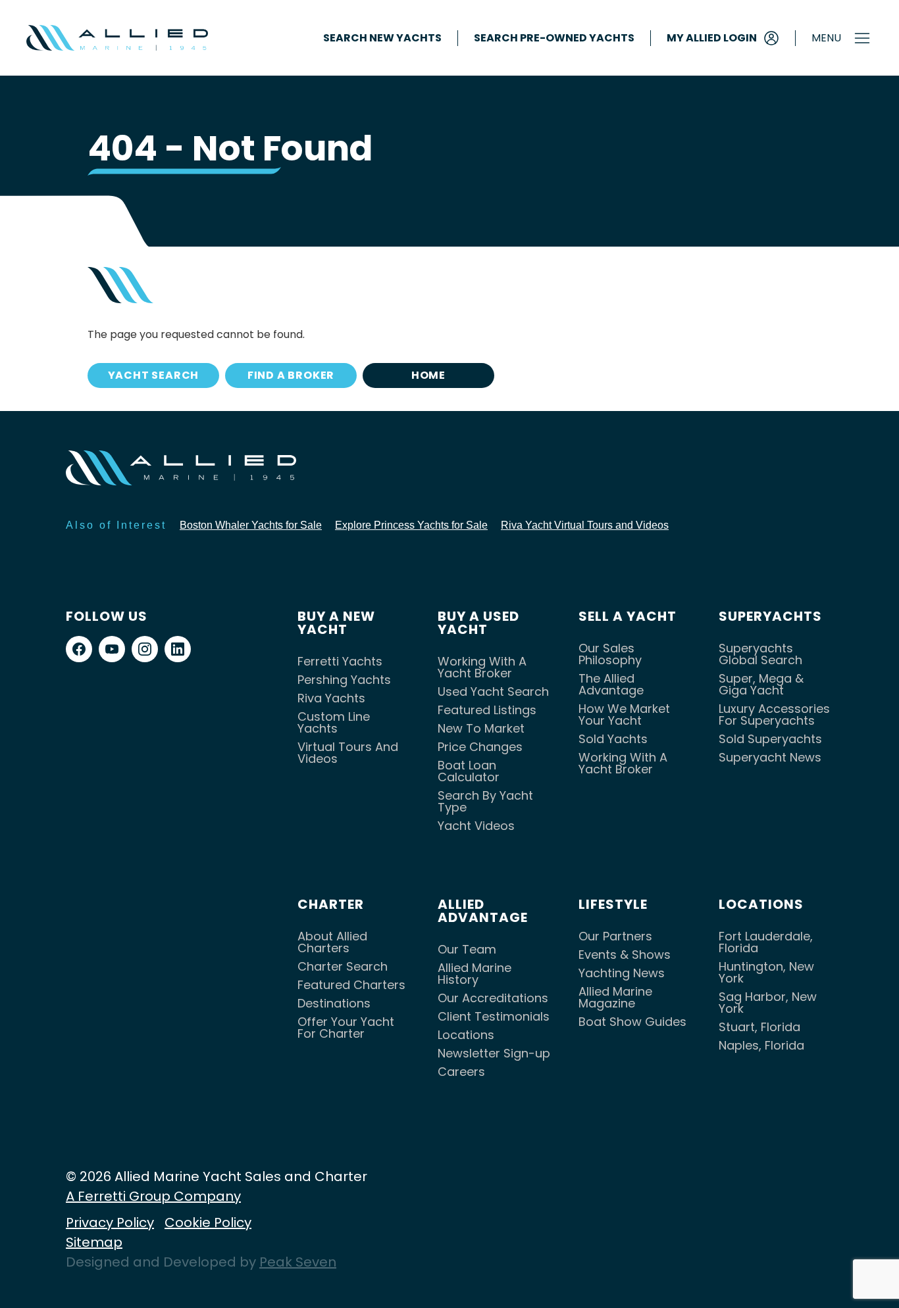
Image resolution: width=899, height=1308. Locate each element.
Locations (466, 1035)
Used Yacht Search (493, 691)
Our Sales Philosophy (610, 654)
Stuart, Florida (759, 1027)
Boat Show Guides (632, 1021)
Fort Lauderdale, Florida (766, 942)
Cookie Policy (208, 1222)
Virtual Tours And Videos (347, 753)
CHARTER (330, 904)
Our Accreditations (493, 998)
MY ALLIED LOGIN (712, 37)
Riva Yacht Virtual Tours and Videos (585, 525)
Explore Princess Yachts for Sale (411, 525)
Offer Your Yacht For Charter (345, 1027)
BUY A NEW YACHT (336, 623)
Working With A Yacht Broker (482, 667)
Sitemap (94, 1242)
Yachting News (621, 973)
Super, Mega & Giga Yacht (761, 684)
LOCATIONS (761, 904)
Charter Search (342, 966)
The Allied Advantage (611, 684)
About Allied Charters (332, 942)
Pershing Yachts (344, 679)
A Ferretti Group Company (153, 1196)
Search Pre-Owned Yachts (554, 38)
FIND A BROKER (290, 375)
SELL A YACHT (627, 616)
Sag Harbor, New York (768, 1002)
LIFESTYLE (613, 904)
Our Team (467, 949)
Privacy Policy (110, 1222)
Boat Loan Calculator (469, 771)
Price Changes (480, 747)
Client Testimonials (494, 1016)
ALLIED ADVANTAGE (483, 911)
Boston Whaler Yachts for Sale (251, 525)
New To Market (481, 728)
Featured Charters (351, 985)
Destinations (334, 1003)
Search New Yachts (382, 38)
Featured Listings (487, 710)
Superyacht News (770, 757)
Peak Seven (297, 1262)
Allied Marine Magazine (615, 997)
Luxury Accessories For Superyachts (774, 714)
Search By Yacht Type (485, 801)
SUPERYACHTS (770, 616)
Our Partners (615, 936)
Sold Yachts (613, 739)
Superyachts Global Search (760, 654)
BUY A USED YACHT (478, 623)
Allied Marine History (474, 973)
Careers (461, 1071)
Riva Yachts (331, 698)
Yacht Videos (476, 825)
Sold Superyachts (770, 739)
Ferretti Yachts (339, 661)
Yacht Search (153, 375)
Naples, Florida (761, 1045)
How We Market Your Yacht (624, 714)
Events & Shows (624, 954)
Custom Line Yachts (333, 722)
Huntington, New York (766, 972)
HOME (428, 375)
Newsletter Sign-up (494, 1053)
